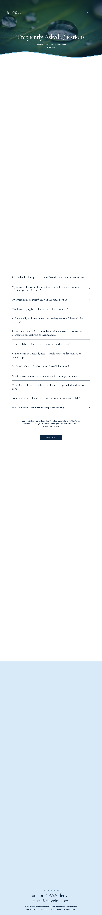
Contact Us (50, 438)
